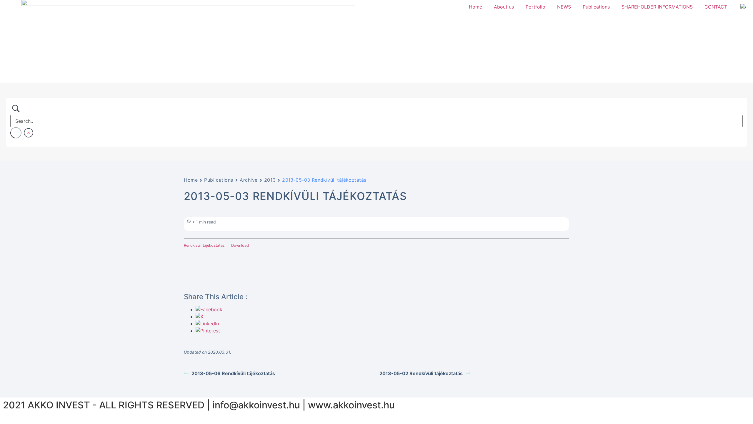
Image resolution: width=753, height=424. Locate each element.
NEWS (564, 7)
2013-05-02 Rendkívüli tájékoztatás (421, 373)
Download (240, 245)
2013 (270, 180)
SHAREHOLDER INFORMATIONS (657, 7)
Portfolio (535, 7)
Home (475, 7)
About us (504, 7)
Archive (249, 180)
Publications (596, 7)
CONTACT (715, 7)
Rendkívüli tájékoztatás (204, 245)
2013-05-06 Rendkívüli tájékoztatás (233, 373)
